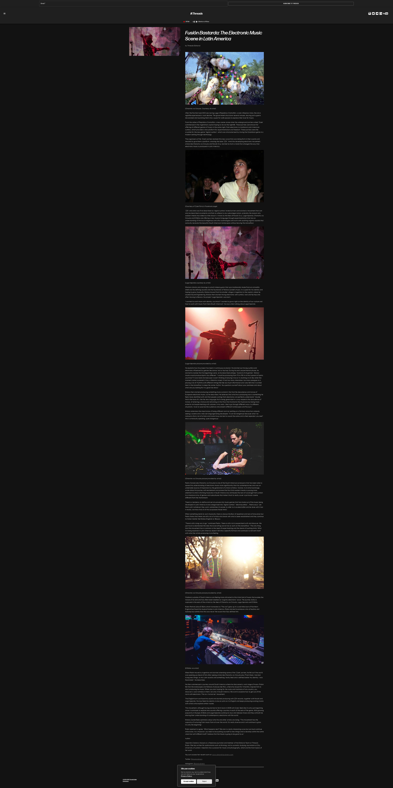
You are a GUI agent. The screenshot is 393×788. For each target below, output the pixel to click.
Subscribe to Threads (291, 3)
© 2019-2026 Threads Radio (130, 779)
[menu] (4, 13)
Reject (204, 781)
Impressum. (126, 781)
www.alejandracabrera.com (222, 755)
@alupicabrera (196, 759)
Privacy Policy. (186, 776)
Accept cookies (189, 781)
